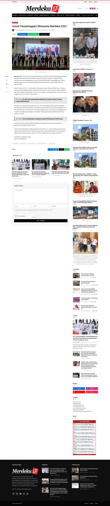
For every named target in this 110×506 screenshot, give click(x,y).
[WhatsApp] (6, 91)
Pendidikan (30, 15)
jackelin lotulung (32, 143)
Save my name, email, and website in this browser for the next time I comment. (34, 210)
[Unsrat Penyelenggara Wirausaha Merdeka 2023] (40, 69)
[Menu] (96, 15)
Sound (90, 1)
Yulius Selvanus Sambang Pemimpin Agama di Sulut (87, 274)
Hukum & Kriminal (70, 15)
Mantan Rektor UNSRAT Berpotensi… (81, 449)
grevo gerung (23, 143)
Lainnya (78, 15)
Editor (96, 503)
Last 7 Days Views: (77, 406)
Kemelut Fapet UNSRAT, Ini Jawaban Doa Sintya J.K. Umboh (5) (89, 307)
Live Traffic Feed (84, 421)
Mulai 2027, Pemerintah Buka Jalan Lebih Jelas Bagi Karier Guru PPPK (60, 172)
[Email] (6, 84)
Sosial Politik (60, 15)
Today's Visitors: (77, 403)
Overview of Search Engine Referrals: (82, 411)
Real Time (84, 454)
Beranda (14, 15)
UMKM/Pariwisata (44, 15)
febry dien (15, 143)
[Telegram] (6, 87)
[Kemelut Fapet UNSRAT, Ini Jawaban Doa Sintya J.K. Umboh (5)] (76, 307)
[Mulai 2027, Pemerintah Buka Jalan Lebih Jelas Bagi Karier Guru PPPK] (61, 164)
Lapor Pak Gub (22, 15)
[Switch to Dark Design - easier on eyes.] (97, 8)
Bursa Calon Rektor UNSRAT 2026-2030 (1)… (84, 437)
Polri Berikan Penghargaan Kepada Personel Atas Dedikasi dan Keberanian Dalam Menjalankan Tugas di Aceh (37, 1)
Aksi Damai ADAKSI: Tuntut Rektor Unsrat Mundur (89, 299)
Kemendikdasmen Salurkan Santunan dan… (82, 430)
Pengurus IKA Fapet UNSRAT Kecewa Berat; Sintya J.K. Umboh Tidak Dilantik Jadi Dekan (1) (89, 290)
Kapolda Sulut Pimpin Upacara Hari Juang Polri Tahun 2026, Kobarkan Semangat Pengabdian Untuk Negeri (89, 354)
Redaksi (92, 503)
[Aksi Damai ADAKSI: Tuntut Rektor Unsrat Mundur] (76, 299)
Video (85, 1)
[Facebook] (6, 80)
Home (13, 19)
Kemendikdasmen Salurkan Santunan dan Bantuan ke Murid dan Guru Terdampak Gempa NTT (41, 173)
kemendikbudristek (42, 143)
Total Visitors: (76, 409)
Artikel (36, 15)
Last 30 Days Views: (78, 408)
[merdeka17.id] (42, 8)
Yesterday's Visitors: (78, 405)
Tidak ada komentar (43, 30)
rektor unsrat (52, 143)
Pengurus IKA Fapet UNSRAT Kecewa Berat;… (82, 446)
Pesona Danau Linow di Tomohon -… (80, 439)
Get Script (79, 454)
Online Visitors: (76, 402)
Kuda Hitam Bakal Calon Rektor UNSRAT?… (84, 427)
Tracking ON (88, 454)
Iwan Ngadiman (20, 30)
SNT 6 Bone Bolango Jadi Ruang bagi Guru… (82, 433)
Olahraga (52, 15)
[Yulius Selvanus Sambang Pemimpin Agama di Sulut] (76, 275)
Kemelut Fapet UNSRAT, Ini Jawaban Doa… (82, 442)
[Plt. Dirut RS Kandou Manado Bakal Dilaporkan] (76, 283)
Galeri (95, 1)
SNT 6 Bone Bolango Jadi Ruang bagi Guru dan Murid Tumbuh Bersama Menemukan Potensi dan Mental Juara (20, 174)
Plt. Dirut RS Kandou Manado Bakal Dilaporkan (88, 282)
